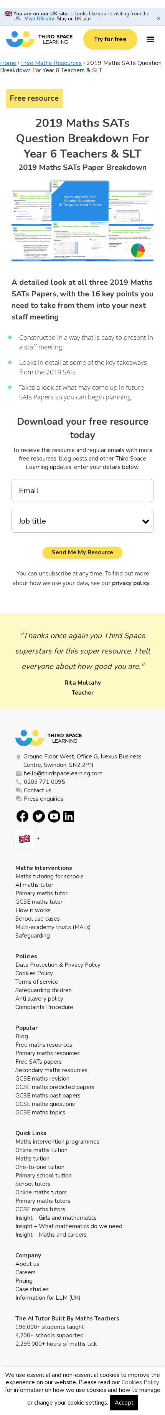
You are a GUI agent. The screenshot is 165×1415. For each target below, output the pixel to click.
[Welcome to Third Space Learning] (39, 39)
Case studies (32, 1289)
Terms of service (36, 982)
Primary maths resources (47, 1053)
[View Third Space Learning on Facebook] (22, 816)
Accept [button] (124, 1403)
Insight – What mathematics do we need (68, 1226)
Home (8, 63)
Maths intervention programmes (57, 1142)
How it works (33, 910)
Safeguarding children (43, 990)
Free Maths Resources (51, 63)
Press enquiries (43, 799)
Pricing (24, 1281)
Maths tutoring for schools (49, 876)
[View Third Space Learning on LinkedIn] (69, 816)
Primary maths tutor (41, 893)
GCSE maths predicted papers (54, 1087)
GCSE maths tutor (39, 902)
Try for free (110, 39)
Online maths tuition (41, 1150)
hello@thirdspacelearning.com (63, 773)
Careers (25, 1272)
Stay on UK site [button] (74, 18)
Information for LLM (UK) (48, 1298)
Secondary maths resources (51, 1070)
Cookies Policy (34, 973)
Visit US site (39, 18)
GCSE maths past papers (48, 1095)
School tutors (32, 1184)
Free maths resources (43, 1045)
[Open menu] (150, 39)
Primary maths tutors (42, 1201)
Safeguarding (32, 935)
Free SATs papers (38, 1062)
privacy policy (131, 583)
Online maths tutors (41, 1192)
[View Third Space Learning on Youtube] (54, 816)
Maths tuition (32, 1158)
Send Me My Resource (82, 552)
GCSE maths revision (42, 1078)
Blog (21, 1036)
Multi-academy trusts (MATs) (53, 927)
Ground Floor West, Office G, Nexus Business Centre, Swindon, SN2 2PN (82, 761)
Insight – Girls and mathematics (56, 1218)
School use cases (37, 919)
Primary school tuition (43, 1175)
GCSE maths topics (40, 1112)
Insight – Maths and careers (51, 1235)
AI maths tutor (34, 885)
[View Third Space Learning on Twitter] (39, 816)
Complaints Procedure (44, 1007)
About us (27, 1264)
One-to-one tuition (39, 1167)
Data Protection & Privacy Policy (58, 965)
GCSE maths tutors (40, 1209)
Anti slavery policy (39, 999)
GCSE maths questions (45, 1104)
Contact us (37, 790)
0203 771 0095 (44, 782)
